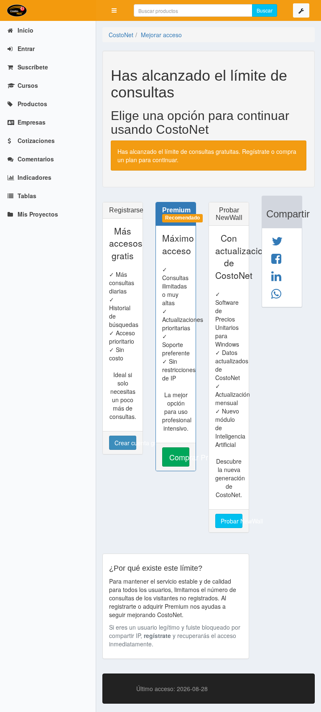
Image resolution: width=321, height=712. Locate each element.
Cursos (27, 85)
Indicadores (33, 177)
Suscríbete (32, 67)
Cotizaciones (35, 140)
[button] (114, 10)
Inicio (24, 30)
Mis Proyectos (37, 214)
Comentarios (35, 159)
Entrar (25, 48)
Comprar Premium (179, 457)
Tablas (26, 195)
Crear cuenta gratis (125, 443)
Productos (31, 104)
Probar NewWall (231, 521)
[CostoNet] (48, 10)
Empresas (31, 122)
